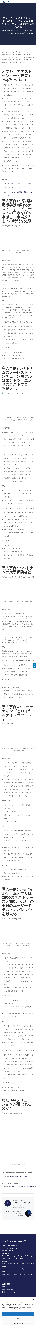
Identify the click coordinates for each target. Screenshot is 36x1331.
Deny (18, 1318)
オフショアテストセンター (10, 52)
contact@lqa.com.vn (12, 1248)
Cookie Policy (17, 1328)
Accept (18, 1314)
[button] (33, 1299)
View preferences (18, 1323)
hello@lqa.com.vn (13, 1245)
